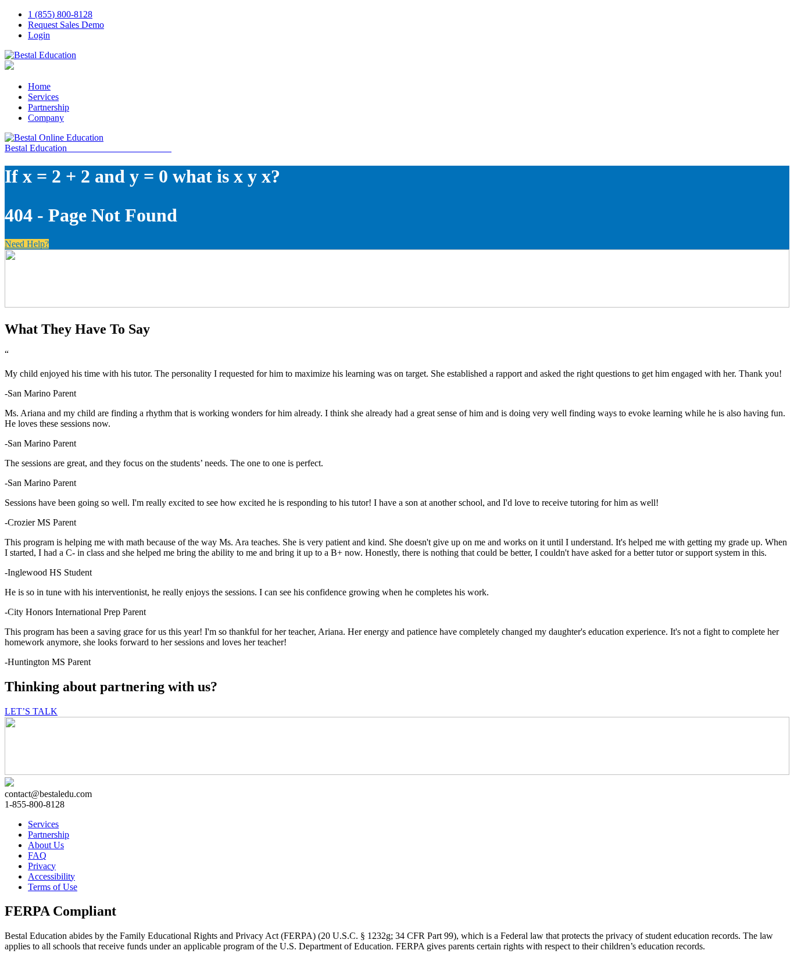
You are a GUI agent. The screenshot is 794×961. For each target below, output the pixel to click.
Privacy (42, 866)
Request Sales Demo (66, 25)
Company (46, 118)
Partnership (48, 107)
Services (43, 97)
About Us (46, 845)
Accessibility (51, 876)
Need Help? (27, 244)
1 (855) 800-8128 (60, 14)
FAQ (37, 855)
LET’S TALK (31, 711)
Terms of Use (52, 887)
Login (39, 35)
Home (39, 86)
